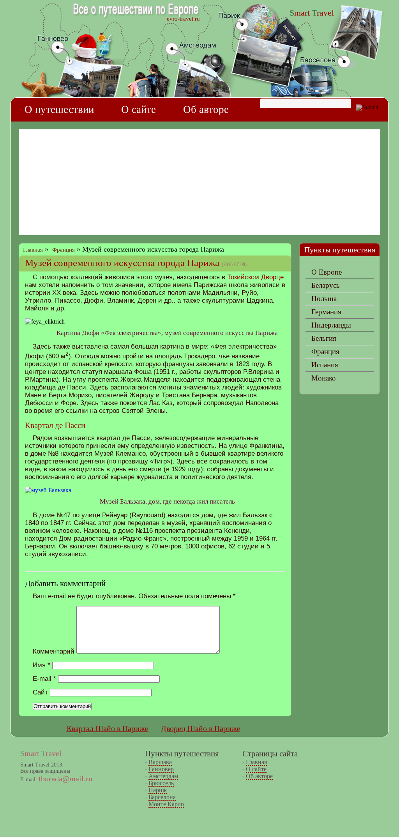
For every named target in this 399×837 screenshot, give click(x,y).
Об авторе (206, 109)
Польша (324, 298)
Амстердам (163, 776)
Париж (157, 790)
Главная (33, 250)
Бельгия (323, 338)
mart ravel (312, 13)
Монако (323, 378)
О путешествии (59, 109)
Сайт (40, 692)
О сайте (138, 109)
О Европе (326, 272)
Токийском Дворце (255, 277)
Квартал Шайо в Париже (107, 728)
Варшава (160, 762)
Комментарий (53, 651)
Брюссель (161, 783)
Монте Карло (166, 804)
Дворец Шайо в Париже (200, 728)
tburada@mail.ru (65, 778)
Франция (63, 250)
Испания (324, 365)
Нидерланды (331, 325)
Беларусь (325, 285)
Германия (326, 312)
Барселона (162, 797)
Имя (41, 665)
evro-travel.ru (183, 19)
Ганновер (161, 769)
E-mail (44, 678)
